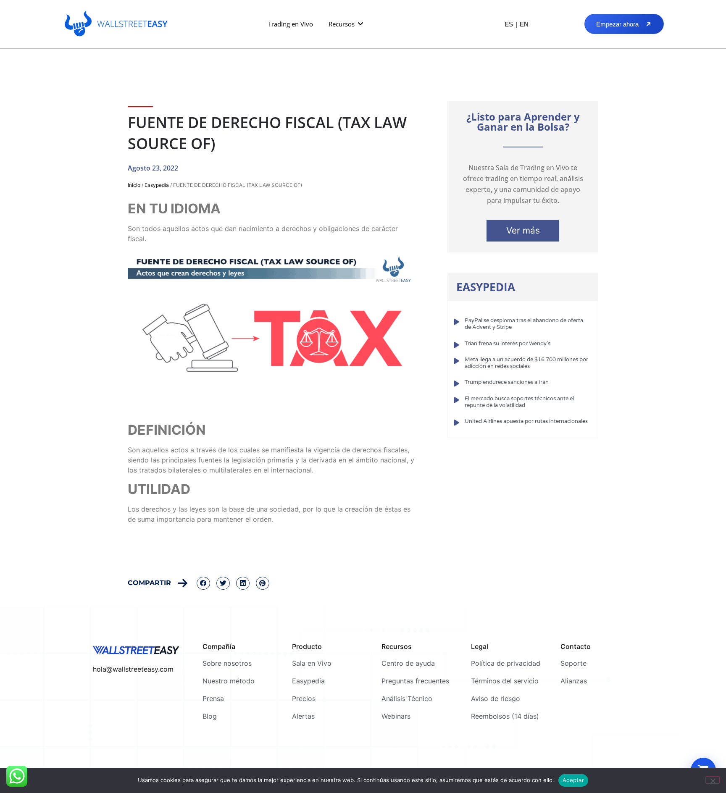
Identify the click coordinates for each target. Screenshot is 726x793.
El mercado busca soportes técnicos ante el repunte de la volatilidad (519, 402)
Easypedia (157, 185)
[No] (712, 780)
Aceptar (573, 780)
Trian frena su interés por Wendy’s (507, 343)
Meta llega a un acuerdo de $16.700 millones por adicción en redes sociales (526, 363)
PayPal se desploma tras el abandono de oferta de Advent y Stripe (524, 324)
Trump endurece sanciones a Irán (507, 382)
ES (509, 24)
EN (524, 24)
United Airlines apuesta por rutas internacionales (526, 421)
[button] (346, 24)
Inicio (134, 185)
